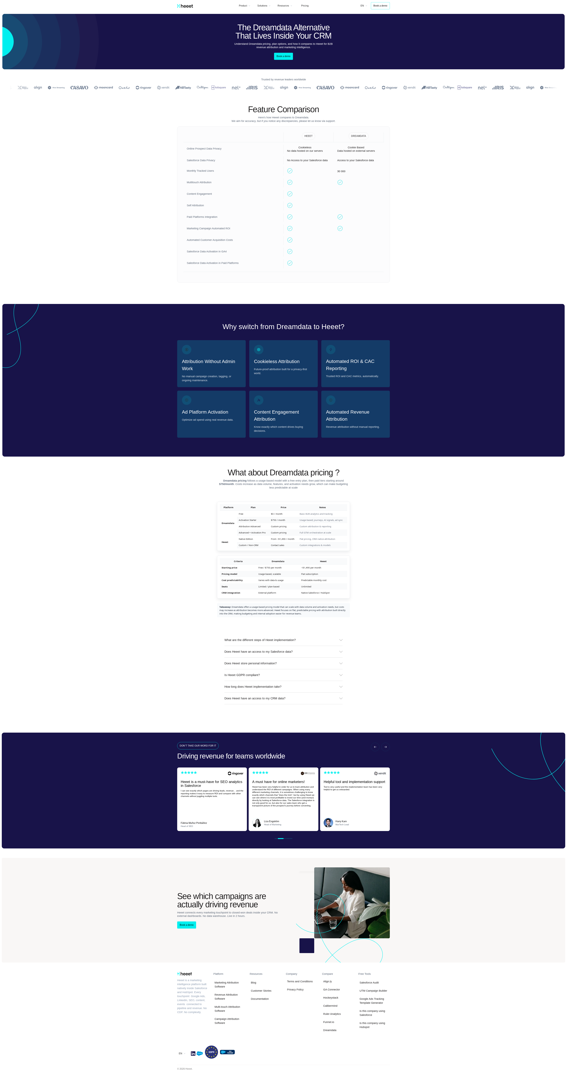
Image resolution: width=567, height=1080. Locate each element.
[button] (244, 6)
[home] (185, 6)
